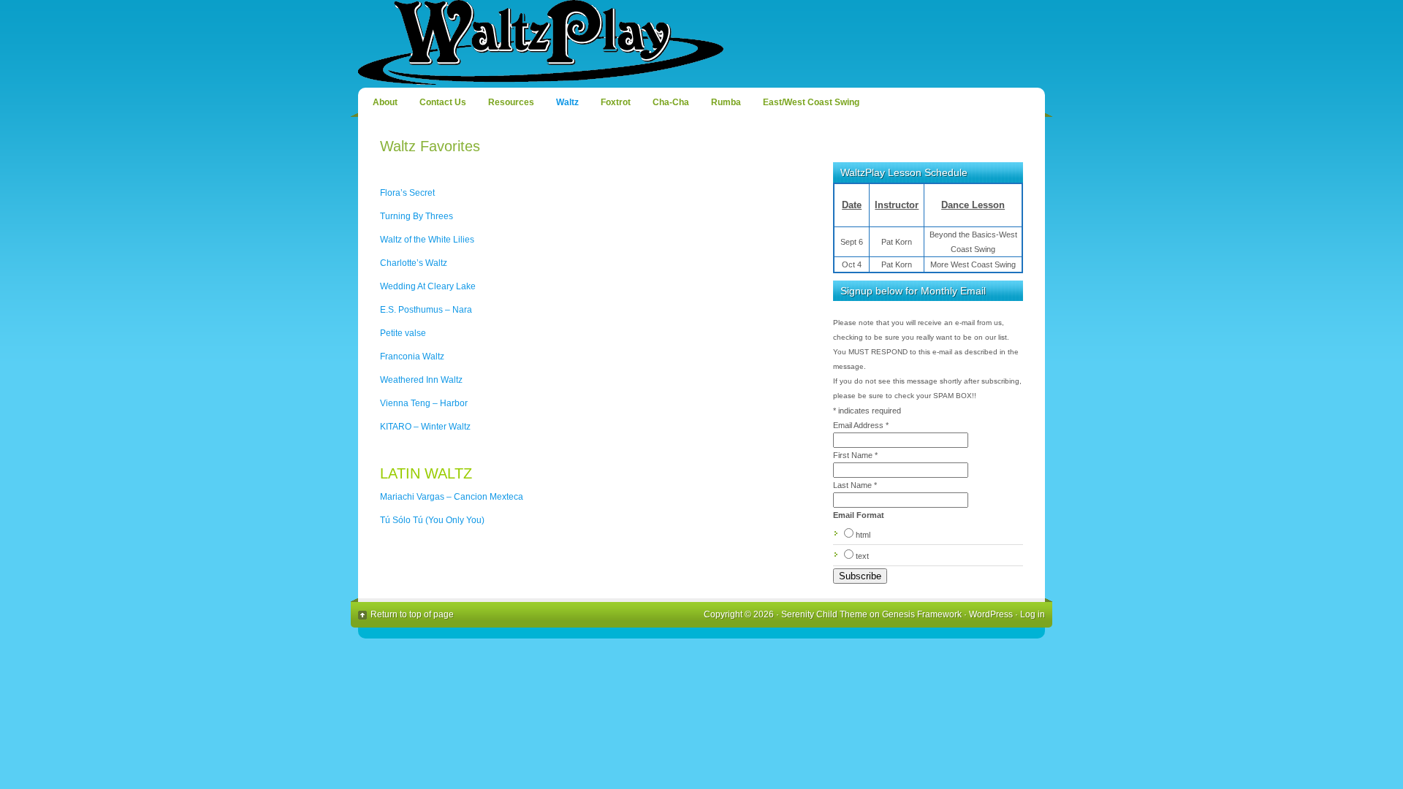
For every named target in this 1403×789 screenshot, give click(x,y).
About (385, 102)
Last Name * (855, 485)
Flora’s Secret (407, 193)
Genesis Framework (922, 614)
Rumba (726, 102)
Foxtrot (616, 102)
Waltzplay (701, 44)
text (862, 556)
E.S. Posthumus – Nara (426, 310)
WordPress (991, 614)
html (863, 534)
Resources (511, 102)
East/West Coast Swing (811, 102)
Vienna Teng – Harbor (424, 403)
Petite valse (403, 333)
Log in (1032, 614)
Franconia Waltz (412, 356)
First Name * (855, 455)
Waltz (567, 102)
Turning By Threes (416, 216)
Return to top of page (412, 614)
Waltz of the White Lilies (427, 240)
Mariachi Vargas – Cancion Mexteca (451, 497)
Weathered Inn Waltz (421, 380)
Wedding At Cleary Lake (428, 286)
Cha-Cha (671, 102)
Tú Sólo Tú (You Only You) (432, 520)
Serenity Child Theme (824, 614)
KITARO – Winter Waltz (425, 427)
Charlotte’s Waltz (413, 263)
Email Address (861, 425)
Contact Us (442, 102)
